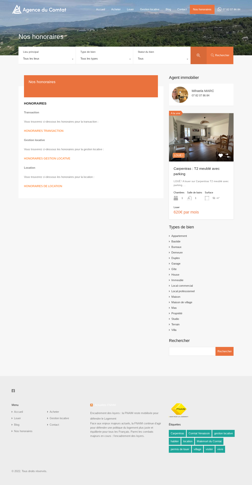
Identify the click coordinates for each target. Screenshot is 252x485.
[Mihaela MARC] (180, 101)
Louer (130, 9)
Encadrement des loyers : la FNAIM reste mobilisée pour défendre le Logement (124, 415)
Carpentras (177, 433)
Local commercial (182, 285)
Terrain (175, 324)
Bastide (175, 241)
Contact (182, 9)
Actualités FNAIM (105, 404)
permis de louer (180, 449)
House (175, 274)
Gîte (174, 269)
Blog (168, 9)
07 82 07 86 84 (231, 9)
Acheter (116, 9)
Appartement (179, 235)
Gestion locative (149, 9)
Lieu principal (31, 51)
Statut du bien (146, 51)
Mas (174, 307)
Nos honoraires (202, 9)
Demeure (177, 252)
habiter (175, 441)
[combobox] (47, 59)
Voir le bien (201, 151)
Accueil (100, 9)
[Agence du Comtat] (39, 13)
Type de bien (88, 51)
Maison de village (181, 302)
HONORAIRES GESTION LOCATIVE (47, 158)
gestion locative (223, 433)
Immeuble (177, 280)
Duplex (175, 258)
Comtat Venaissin (199, 433)
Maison (175, 296)
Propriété (176, 313)
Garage (175, 263)
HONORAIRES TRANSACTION (43, 130)
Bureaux (176, 246)
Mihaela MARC (203, 91)
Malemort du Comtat (209, 441)
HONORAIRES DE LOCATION (43, 186)
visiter (209, 449)
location (187, 441)
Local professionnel (183, 291)
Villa (173, 329)
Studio (175, 318)
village (197, 449)
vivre (220, 449)
